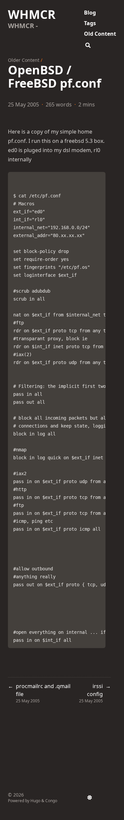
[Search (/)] (88, 44)
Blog (90, 12)
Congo (51, 800)
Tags (90, 23)
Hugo (35, 800)
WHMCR (32, 14)
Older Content (23, 60)
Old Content (100, 33)
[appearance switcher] (90, 797)
